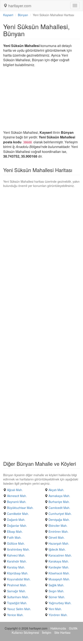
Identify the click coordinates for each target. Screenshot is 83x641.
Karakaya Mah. (59, 561)
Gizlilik (73, 628)
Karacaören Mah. (60, 555)
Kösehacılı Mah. (59, 573)
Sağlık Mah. (56, 585)
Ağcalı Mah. (15, 490)
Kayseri (8, 15)
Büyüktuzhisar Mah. (20, 508)
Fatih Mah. (14, 537)
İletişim (46, 632)
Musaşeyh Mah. (59, 579)
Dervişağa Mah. (59, 519)
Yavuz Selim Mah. (19, 609)
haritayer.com (19, 5)
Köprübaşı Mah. (17, 573)
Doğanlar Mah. (17, 525)
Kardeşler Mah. (59, 567)
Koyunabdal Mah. (19, 579)
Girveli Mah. (57, 537)
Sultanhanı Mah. (18, 597)
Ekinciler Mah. (58, 525)
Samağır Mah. (16, 591)
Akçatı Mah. (56, 490)
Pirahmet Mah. (17, 585)
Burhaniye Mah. (59, 502)
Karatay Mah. (16, 567)
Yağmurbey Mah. (60, 603)
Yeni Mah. (55, 609)
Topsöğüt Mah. (17, 603)
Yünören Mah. (58, 615)
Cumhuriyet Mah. (60, 513)
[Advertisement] (41, 99)
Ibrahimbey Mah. (18, 549)
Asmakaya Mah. (59, 496)
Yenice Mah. (15, 615)
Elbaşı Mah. (15, 531)
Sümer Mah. (57, 597)
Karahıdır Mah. (17, 561)
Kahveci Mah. (16, 555)
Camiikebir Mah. (18, 513)
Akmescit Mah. (17, 496)
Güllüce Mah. (16, 543)
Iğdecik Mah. (57, 549)
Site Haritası (62, 632)
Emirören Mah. (59, 531)
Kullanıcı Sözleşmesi (25, 632)
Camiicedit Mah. (59, 508)
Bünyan (23, 15)
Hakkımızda (58, 628)
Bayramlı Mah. (16, 502)
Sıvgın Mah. (56, 591)
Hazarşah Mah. (59, 543)
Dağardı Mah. (16, 519)
